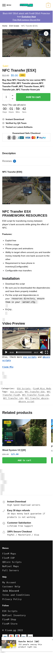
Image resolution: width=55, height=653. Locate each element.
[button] (46, 33)
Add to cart (33, 97)
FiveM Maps (9, 553)
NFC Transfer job (13, 398)
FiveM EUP (8, 558)
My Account (9, 582)
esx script (16, 392)
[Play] (6, 352)
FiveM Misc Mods (42, 388)
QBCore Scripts (12, 562)
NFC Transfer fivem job (35, 395)
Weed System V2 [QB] (14, 450)
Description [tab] (9, 153)
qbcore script (26, 401)
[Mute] (41, 352)
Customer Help (11, 586)
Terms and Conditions (16, 595)
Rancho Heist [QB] (28, 641)
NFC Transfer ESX (34, 392)
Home (4, 26)
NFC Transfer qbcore (36, 398)
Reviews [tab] (8, 161)
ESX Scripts (14, 26)
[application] (26, 341)
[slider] (24, 352)
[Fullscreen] (46, 352)
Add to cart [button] (24, 460)
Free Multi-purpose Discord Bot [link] (26, 20)
